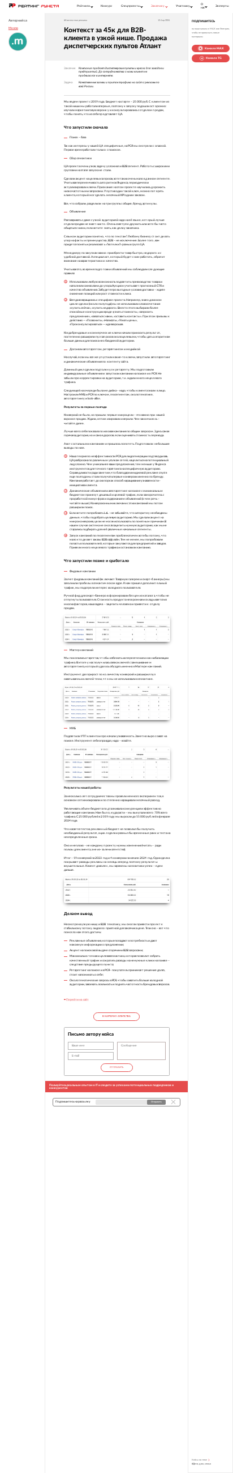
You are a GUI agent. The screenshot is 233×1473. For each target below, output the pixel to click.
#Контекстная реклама (75, 20)
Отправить (116, 1067)
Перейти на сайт (77, 999)
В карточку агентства (116, 1016)
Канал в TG (214, 58)
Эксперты (222, 6)
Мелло (13, 28)
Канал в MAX (214, 48)
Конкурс (106, 6)
